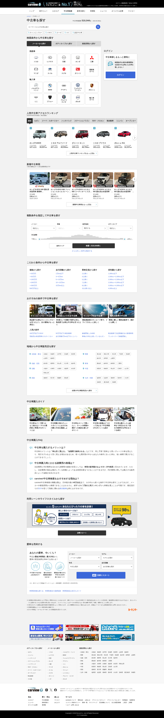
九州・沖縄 (89, 378)
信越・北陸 (35, 363)
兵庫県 (52, 368)
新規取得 (124, 3)
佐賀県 (106, 378)
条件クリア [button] (60, 246)
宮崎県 (99, 382)
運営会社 (80, 700)
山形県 (46, 358)
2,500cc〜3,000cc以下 (116, 282)
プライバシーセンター (114, 700)
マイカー (131, 11)
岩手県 (59, 354)
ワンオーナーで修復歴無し (117, 336)
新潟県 (46, 363)
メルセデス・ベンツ (69, 652)
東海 (86, 363)
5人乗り (85, 279)
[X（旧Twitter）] (51, 690)
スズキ (51, 673)
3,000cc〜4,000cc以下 (116, 285)
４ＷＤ (49, 32)
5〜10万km (60, 279)
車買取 (92, 11)
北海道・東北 (36, 354)
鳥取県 (99, 368)
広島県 (120, 368)
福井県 (73, 363)
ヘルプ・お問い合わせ (72, 705)
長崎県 (113, 378)
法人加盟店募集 (116, 702)
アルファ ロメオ (68, 676)
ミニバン (119, 121)
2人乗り (85, 273)
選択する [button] (87, 228)
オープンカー (131, 121)
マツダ (51, 667)
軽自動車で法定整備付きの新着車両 (120, 333)
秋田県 (73, 354)
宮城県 (66, 354)
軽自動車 (110, 121)
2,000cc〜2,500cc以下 (116, 279)
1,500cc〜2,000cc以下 (116, 276)
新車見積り (81, 11)
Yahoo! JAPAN (132, 3)
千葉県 (121, 354)
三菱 (50, 664)
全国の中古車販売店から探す (82, 390)
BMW (64, 655)
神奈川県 (106, 354)
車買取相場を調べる (36, 591)
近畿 (33, 368)
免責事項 (132, 700)
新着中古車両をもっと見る (82, 204)
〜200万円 (33, 282)
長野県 (52, 363)
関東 (86, 354)
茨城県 (128, 354)
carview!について (71, 700)
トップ (31, 11)
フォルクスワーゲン (69, 658)
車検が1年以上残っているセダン (93, 336)
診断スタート (82, 533)
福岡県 (99, 378)
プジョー (65, 670)
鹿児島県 (106, 382)
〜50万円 (33, 276)
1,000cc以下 (112, 273)
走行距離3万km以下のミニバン (67, 336)
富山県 (59, 363)
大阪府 (46, 368)
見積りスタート (103, 575)
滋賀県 (66, 368)
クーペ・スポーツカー (50, 121)
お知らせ (87, 700)
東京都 (99, 354)
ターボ (59, 32)
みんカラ (57, 702)
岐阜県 (106, 363)
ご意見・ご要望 (127, 702)
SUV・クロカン (98, 121)
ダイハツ (51, 676)
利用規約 (125, 700)
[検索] (98, 27)
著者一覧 (84, 702)
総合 (29, 121)
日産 (50, 658)
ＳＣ (68, 32)
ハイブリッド (32, 664)
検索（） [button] (93, 246)
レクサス (51, 655)
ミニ (64, 664)
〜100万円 (33, 279)
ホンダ (51, 661)
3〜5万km (59, 276)
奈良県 (73, 368)
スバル (51, 670)
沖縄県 (114, 382)
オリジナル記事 (117, 11)
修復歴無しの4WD (88, 333)
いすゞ (51, 679)
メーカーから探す (39, 43)
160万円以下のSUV (36, 333)
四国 (33, 378)
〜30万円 (33, 273)
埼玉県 (114, 354)
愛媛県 (59, 378)
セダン (36, 121)
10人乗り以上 (87, 288)
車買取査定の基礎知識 (53, 591)
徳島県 (46, 378)
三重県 (120, 363)
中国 (86, 368)
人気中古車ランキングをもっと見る (82, 153)
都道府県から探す (88, 43)
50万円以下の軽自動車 (64, 333)
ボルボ (65, 679)
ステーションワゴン (81, 121)
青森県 (52, 354)
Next (134, 137)
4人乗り (85, 276)
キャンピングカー (36, 32)
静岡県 (113, 363)
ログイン (118, 3)
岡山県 (113, 368)
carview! (29, 16)
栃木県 (99, 358)
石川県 (66, 363)
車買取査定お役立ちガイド (71, 591)
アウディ (65, 661)
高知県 (66, 378)
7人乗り (85, 282)
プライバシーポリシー (98, 700)
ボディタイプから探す (64, 43)
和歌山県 (46, 373)
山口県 (127, 368)
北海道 (46, 354)
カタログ (55, 11)
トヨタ (51, 652)
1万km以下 (59, 273)
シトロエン (66, 673)
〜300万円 (33, 285)
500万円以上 (34, 288)
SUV (40, 488)
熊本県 (120, 378)
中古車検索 (68, 11)
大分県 (127, 378)
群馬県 (106, 358)
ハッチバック (67, 121)
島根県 (106, 368)
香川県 (52, 378)
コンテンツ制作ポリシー (73, 702)
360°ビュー (43, 11)
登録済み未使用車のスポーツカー (41, 336)
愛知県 (99, 363)
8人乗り (85, 285)
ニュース (103, 11)
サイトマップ (93, 702)
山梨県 (113, 358)
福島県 (52, 358)
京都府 (59, 368)
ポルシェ (65, 667)
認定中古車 (78, 32)
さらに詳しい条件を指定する (82, 251)
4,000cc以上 (112, 288)
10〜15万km (60, 282)
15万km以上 (60, 285)
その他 (30, 679)
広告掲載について (104, 702)
